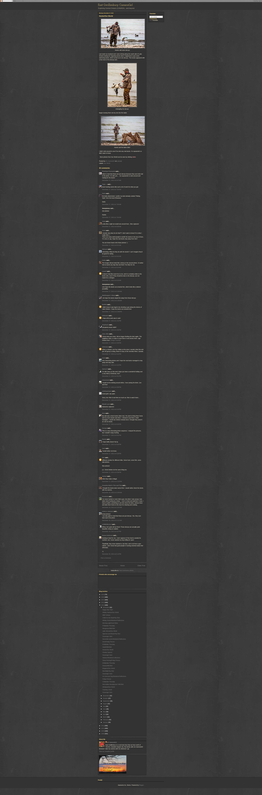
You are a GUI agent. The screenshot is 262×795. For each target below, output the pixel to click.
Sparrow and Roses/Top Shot (111, 633)
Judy (104, 221)
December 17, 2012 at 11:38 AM (112, 300)
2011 (103, 725)
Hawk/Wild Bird (107, 647)
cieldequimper (106, 391)
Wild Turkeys (106, 615)
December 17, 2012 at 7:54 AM (111, 217)
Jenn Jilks (105, 334)
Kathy (104, 260)
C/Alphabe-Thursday (108, 681)
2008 (103, 733)
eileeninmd (105, 380)
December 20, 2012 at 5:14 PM (111, 554)
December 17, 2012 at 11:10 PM (112, 481)
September (106, 701)
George (104, 428)
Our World (107, 163)
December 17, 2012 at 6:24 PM (111, 409)
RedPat (104, 304)
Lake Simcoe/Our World (109, 631)
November (106, 695)
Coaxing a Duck (107, 689)
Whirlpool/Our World (108, 687)
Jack (103, 448)
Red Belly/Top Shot (108, 671)
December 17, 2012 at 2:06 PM (111, 330)
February (106, 719)
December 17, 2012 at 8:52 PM (111, 435)
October (105, 698)
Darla (104, 193)
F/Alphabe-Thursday (108, 625)
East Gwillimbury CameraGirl (115, 5)
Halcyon (104, 249)
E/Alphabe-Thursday (108, 644)
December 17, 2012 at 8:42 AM (111, 256)
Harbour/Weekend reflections (111, 657)
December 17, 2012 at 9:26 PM (111, 444)
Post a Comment (106, 558)
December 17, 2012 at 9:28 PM (111, 453)
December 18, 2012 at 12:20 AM (112, 507)
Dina (103, 413)
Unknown (105, 315)
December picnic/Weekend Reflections (114, 639)
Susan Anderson (107, 535)
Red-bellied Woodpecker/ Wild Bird (112, 684)
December (106, 607)
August (105, 703)
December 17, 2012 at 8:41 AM (111, 245)
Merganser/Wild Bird (108, 628)
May (104, 711)
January (105, 722)
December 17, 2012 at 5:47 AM (111, 180)
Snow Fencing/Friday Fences (111, 660)
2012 (103, 605)
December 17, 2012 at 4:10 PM (111, 354)
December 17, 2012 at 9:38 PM (111, 472)
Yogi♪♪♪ (104, 184)
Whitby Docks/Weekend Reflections (113, 620)
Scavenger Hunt (107, 636)
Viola (103, 230)
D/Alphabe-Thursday (108, 663)
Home (122, 566)
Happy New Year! (107, 609)
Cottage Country (115, 340)
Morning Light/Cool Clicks (110, 623)
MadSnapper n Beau (108, 295)
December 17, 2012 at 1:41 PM (111, 321)
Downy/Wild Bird (107, 665)
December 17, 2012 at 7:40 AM (111, 204)
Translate (155, 20)
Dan (103, 457)
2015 (103, 597)
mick (103, 358)
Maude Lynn (106, 404)
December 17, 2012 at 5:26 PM (111, 400)
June (104, 709)
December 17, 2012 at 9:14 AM (111, 267)
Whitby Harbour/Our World (110, 612)
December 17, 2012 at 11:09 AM (112, 291)
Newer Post (103, 566)
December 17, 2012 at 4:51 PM (111, 376)
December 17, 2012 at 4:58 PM (111, 387)
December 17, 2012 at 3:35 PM (111, 343)
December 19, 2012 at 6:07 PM (111, 531)
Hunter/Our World (107, 649)
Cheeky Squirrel (107, 652)
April (104, 714)
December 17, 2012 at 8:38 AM (111, 226)
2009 (103, 731)
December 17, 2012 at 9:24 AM (111, 280)
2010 (103, 728)
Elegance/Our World (108, 668)
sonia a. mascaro (107, 511)
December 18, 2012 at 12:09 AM (112, 492)
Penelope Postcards (108, 171)
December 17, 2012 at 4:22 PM (111, 365)
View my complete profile (106, 751)
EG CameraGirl (112, 742)
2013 (103, 602)
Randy (104, 439)
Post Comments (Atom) (126, 570)
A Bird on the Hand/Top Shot (111, 617)
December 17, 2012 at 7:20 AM (111, 189)
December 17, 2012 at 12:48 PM (112, 311)
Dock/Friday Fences (108, 641)
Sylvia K (104, 369)
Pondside (105, 496)
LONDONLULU (107, 524)
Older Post (141, 566)
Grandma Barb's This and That (112, 485)
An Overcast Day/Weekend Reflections (114, 676)
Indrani (104, 476)
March (105, 717)
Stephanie (105, 325)
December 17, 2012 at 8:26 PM (111, 424)
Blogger (141, 785)
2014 (103, 600)
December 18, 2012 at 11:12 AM (112, 520)
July (104, 706)
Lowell (104, 271)
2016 (103, 594)
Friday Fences (106, 679)
